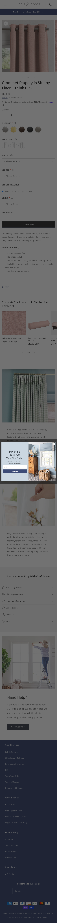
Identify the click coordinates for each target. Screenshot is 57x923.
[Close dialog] (54, 444)
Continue (15, 471)
